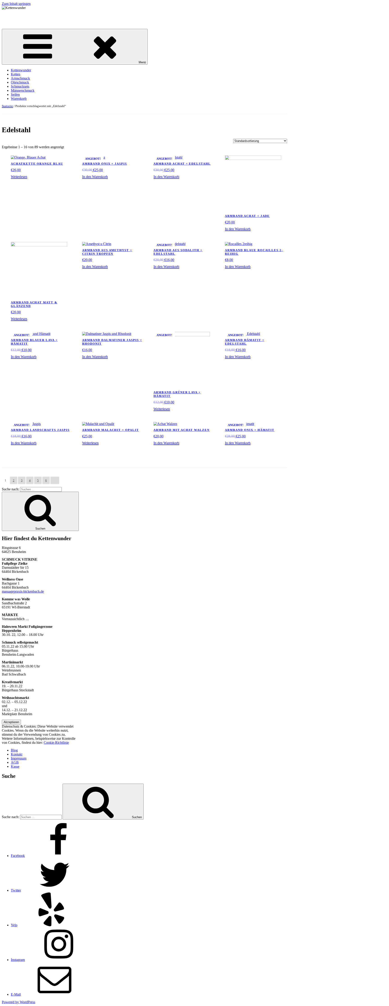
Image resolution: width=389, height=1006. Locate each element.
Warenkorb (19, 98)
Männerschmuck (22, 90)
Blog (14, 750)
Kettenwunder (12, 15)
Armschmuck (20, 78)
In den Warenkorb (95, 177)
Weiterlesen (19, 177)
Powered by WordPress (18, 1002)
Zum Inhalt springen (16, 4)
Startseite (7, 106)
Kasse (15, 766)
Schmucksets (20, 86)
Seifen (15, 94)
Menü (142, 62)
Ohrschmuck (20, 82)
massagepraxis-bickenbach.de (23, 591)
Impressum (18, 758)
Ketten (15, 74)
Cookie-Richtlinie (56, 742)
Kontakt (16, 754)
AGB (15, 762)
